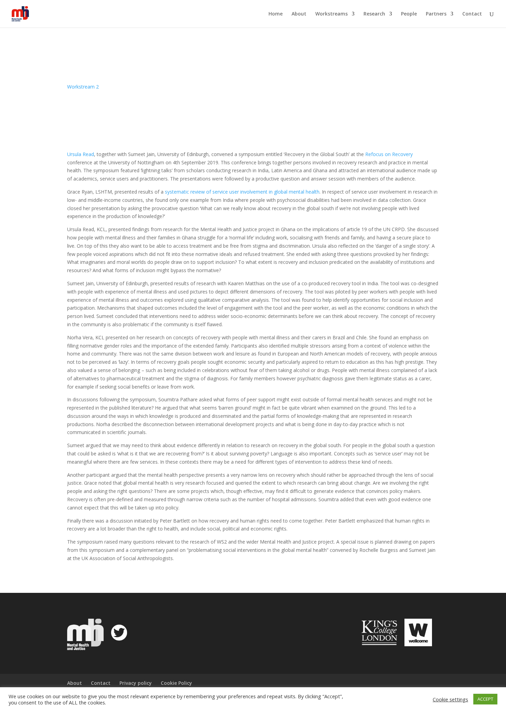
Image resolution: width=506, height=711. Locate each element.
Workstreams (331, 14)
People (409, 14)
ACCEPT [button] (485, 699)
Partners (436, 14)
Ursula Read (80, 154)
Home (275, 14)
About (299, 14)
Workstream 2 (83, 86)
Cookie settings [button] (450, 699)
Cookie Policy (176, 683)
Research (374, 14)
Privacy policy (135, 683)
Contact (472, 14)
